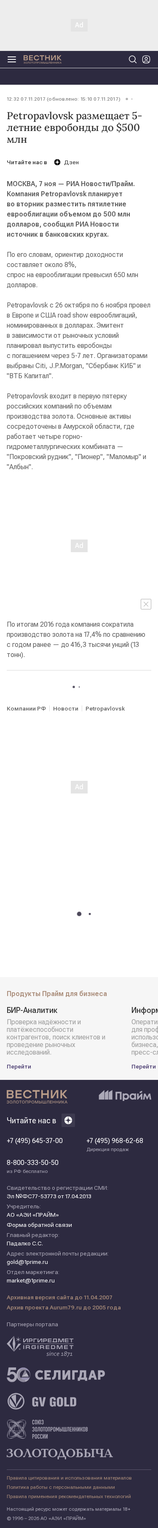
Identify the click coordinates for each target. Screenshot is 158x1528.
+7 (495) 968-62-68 (114, 1144)
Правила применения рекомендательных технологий (69, 1496)
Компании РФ (26, 708)
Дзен (71, 162)
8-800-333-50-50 (33, 1166)
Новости (65, 708)
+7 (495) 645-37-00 (35, 1141)
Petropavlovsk (105, 708)
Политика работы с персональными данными (61, 1487)
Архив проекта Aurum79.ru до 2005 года (64, 1307)
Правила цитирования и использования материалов (69, 1478)
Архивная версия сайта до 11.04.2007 (59, 1297)
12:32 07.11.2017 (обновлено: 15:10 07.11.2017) (64, 99)
